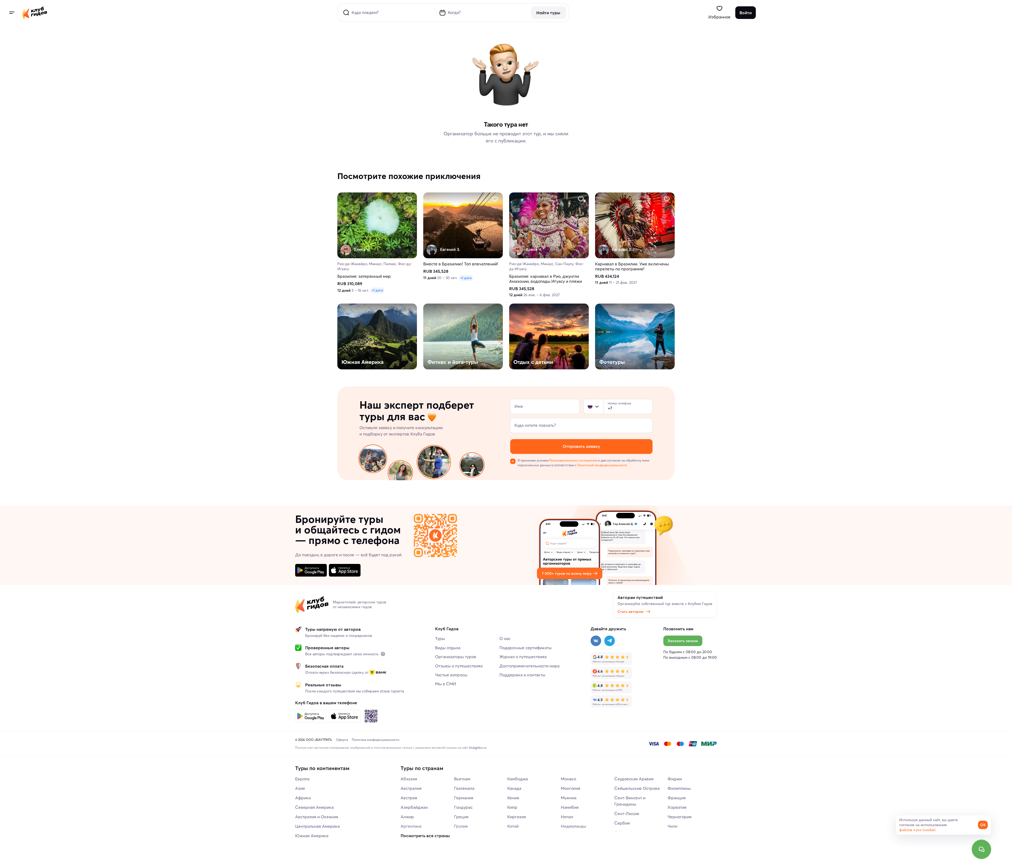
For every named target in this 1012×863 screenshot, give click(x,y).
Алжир (407, 816)
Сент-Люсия (626, 813)
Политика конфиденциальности (375, 740)
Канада (514, 788)
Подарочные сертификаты (525, 647)
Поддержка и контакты (522, 674)
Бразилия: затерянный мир (364, 276)
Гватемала (464, 788)
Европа (302, 778)
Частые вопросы (451, 674)
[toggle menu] (11, 12)
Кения (513, 797)
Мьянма (568, 797)
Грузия (461, 826)
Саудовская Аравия (634, 778)
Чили (672, 826)
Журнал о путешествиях (523, 656)
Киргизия (516, 816)
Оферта (342, 740)
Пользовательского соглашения (573, 460)
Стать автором (630, 611)
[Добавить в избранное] (409, 199)
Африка (303, 797)
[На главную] (34, 12)
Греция (461, 816)
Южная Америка (311, 835)
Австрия (409, 797)
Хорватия (677, 807)
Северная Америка (314, 807)
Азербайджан (414, 807)
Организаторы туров (455, 656)
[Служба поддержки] (981, 849)
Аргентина (411, 826)
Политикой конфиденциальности (602, 465)
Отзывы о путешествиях (459, 665)
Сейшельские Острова (637, 788)
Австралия (411, 788)
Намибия (570, 807)
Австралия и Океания (316, 816)
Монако (568, 778)
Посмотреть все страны (425, 835)
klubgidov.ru (477, 748)
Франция (677, 797)
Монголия (570, 788)
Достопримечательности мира (529, 665)
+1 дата (377, 290)
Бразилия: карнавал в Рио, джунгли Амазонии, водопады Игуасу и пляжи (545, 279)
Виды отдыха (447, 647)
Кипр (512, 807)
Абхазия (409, 778)
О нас (504, 638)
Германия (463, 797)
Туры (440, 638)
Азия (300, 788)
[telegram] (609, 641)
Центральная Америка (317, 826)
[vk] (596, 641)
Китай (513, 826)
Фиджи (675, 778)
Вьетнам (462, 778)
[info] (383, 654)
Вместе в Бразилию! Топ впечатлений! (460, 263)
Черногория (680, 816)
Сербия (622, 823)
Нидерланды (573, 826)
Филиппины (679, 788)
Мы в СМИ (445, 683)
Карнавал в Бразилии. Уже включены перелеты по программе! (632, 266)
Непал (567, 816)
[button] (590, 406)
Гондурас (463, 807)
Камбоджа (517, 778)
